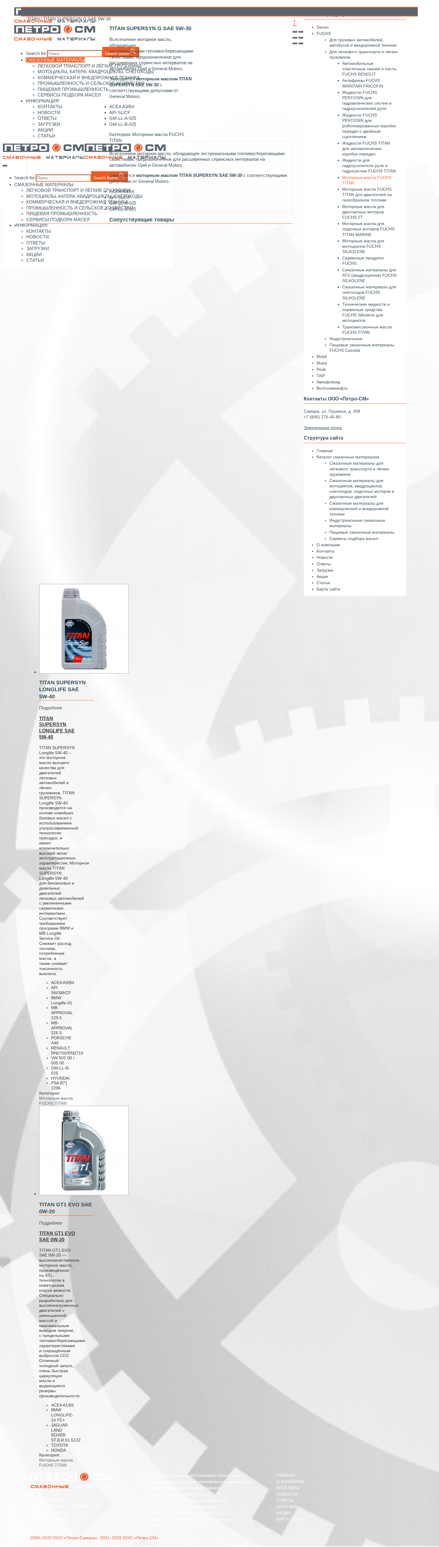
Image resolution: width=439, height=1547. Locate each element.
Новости (325, 557)
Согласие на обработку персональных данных (188, 1519)
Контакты (325, 551)
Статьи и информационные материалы (181, 1506)
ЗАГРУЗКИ (286, 1506)
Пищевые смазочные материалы (361, 532)
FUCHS (324, 33)
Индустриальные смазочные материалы (182, 1487)
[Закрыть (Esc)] (294, 32)
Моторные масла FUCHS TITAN (56, 1101)
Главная (325, 450)
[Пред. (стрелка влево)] (294, 43)
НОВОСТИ (286, 1494)
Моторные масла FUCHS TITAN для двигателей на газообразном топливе (367, 194)
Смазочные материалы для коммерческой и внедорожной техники (359, 508)
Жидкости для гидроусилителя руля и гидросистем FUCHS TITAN (369, 165)
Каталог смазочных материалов (348, 457)
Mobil (322, 356)
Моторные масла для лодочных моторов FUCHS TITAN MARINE (368, 229)
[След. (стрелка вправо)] (300, 43)
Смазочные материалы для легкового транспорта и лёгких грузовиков (359, 468)
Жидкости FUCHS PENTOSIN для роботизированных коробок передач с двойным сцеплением (369, 126)
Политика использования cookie (174, 1525)
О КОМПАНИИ (290, 1481)
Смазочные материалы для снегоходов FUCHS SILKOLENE (369, 292)
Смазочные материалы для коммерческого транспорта (197, 1481)
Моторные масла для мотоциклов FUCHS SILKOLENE (363, 246)
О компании (328, 544)
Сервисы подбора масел (353, 538)
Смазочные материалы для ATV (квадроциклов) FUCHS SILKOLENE (369, 275)
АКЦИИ (283, 1513)
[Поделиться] (300, 32)
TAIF (321, 375)
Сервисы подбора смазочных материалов (184, 1500)
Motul (322, 363)
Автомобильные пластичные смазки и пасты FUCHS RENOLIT (369, 68)
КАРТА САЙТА (290, 1519)
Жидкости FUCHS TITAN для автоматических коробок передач (366, 148)
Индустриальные (346, 338)
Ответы (324, 563)
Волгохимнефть (332, 388)
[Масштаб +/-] (300, 38)
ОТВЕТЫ (285, 1500)
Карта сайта (328, 589)
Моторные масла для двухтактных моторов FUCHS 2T (363, 212)
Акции (322, 576)
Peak (321, 369)
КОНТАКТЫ (287, 1487)
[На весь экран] (294, 38)
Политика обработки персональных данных (185, 1513)
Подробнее (50, 707)
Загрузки (325, 570)
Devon (323, 27)
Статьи (323, 582)
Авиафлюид (328, 382)
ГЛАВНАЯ (285, 1475)
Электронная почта (49, 1518)
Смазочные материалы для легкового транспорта (191, 1475)
